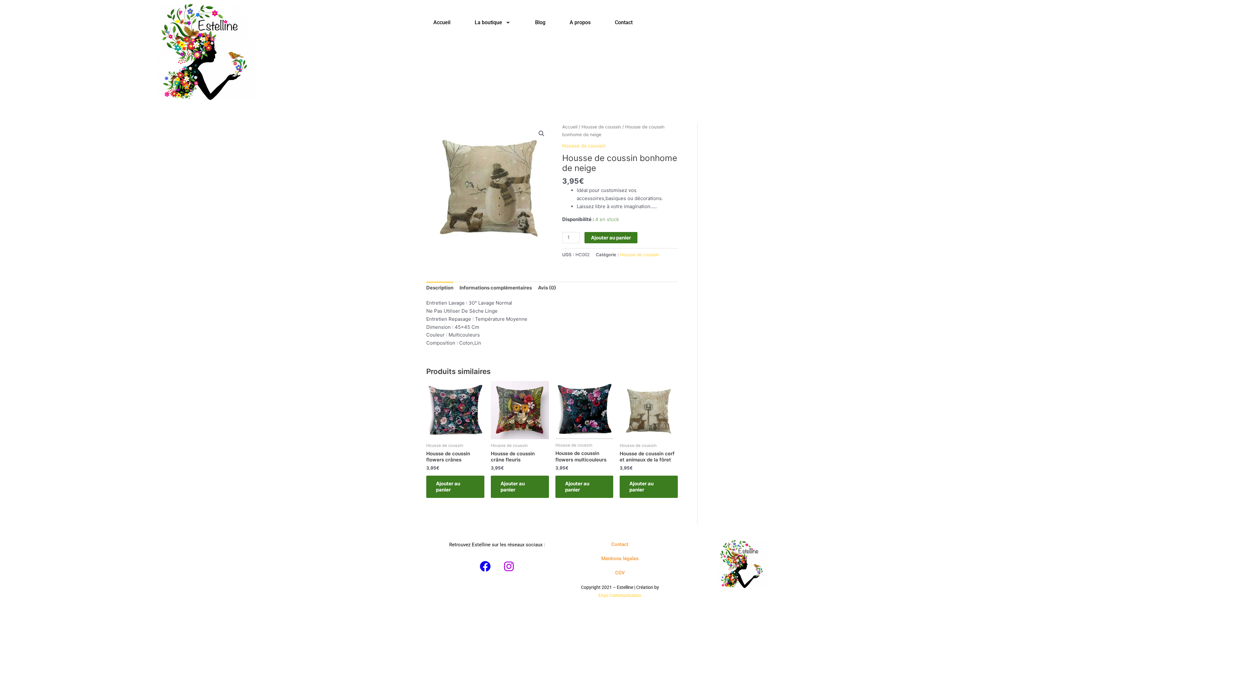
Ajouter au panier (611, 238)
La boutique (488, 22)
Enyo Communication (619, 595)
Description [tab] (439, 288)
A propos (580, 22)
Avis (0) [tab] (547, 288)
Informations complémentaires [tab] (496, 288)
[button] (493, 22)
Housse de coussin (601, 126)
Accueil (441, 22)
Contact (624, 22)
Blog (540, 22)
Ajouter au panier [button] (448, 486)
